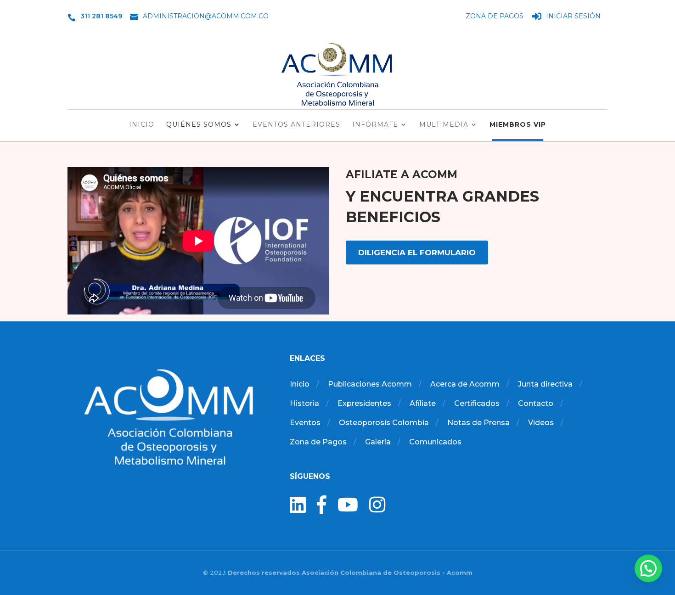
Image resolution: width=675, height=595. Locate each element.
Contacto (535, 403)
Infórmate (375, 125)
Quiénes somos (198, 125)
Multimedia (443, 125)
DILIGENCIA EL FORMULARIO (417, 252)
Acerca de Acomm (465, 384)
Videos (541, 422)
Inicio (141, 125)
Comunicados (435, 442)
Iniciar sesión (573, 16)
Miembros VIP (517, 125)
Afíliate (423, 403)
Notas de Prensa (478, 422)
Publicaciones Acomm (370, 384)
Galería (378, 442)
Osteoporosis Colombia (384, 422)
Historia (304, 403)
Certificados (477, 403)
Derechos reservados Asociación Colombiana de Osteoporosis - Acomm (350, 572)
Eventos (305, 422)
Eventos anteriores (296, 125)
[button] (648, 568)
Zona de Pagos (494, 16)
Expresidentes (364, 403)
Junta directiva (545, 384)
